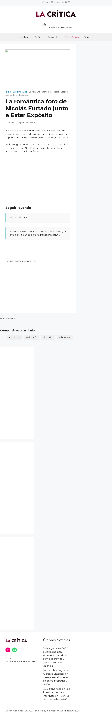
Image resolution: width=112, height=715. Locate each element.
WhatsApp (65, 337)
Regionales (53, 37)
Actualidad (23, 37)
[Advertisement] (37, 176)
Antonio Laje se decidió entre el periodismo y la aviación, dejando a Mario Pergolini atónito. (38, 233)
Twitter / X (32, 337)
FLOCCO (28, 710)
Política (38, 37)
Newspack (52, 710)
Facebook (14, 337)
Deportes (89, 37)
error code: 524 (19, 217)
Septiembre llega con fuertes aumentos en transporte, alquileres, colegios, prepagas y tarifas (56, 677)
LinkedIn (48, 337)
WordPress (65, 710)
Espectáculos (72, 37)
